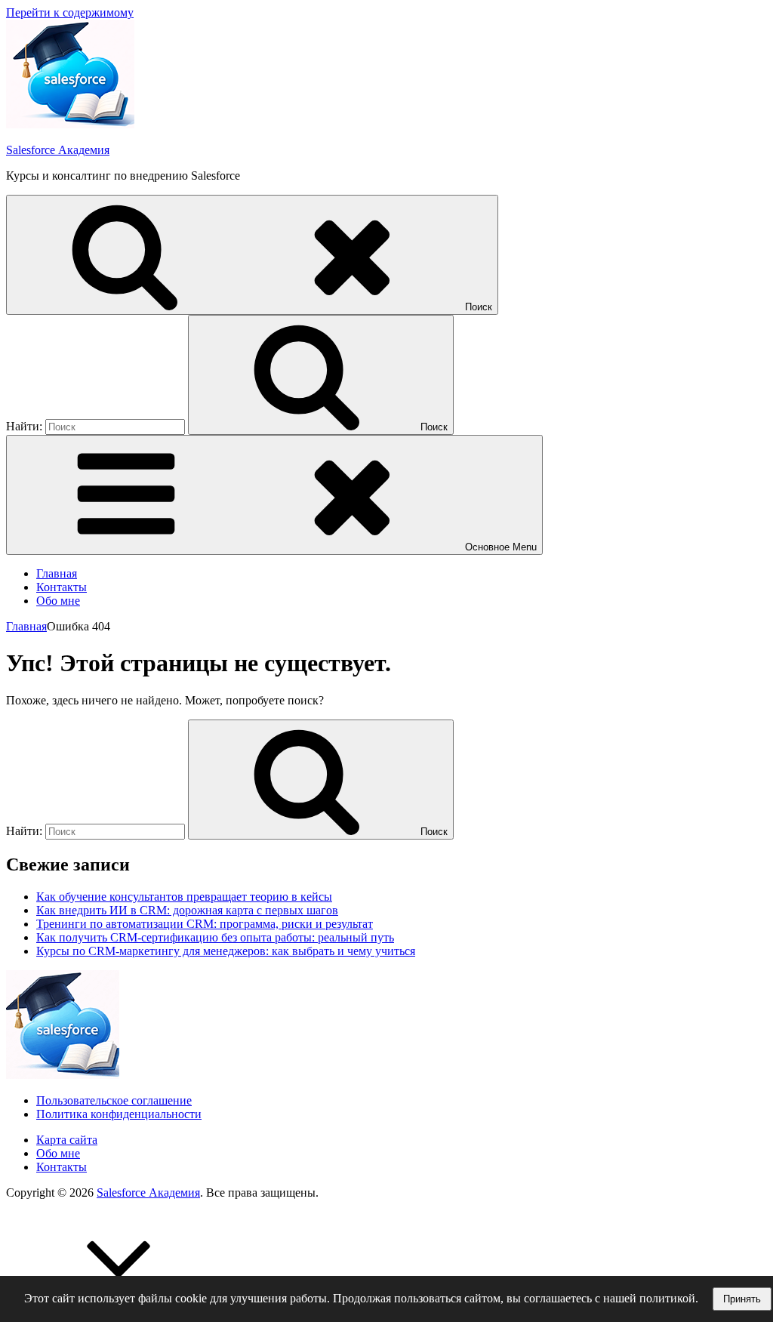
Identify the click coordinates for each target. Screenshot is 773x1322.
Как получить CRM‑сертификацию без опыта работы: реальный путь (215, 937)
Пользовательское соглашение (114, 1100)
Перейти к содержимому (70, 12)
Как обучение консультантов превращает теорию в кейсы (184, 896)
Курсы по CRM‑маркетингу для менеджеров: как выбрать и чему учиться (225, 951)
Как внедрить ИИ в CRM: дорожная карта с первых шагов (187, 910)
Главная (56, 573)
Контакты (61, 587)
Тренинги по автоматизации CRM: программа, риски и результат (204, 923)
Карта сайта (66, 1139)
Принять (742, 1299)
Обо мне (58, 600)
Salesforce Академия (57, 149)
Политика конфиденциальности (119, 1114)
